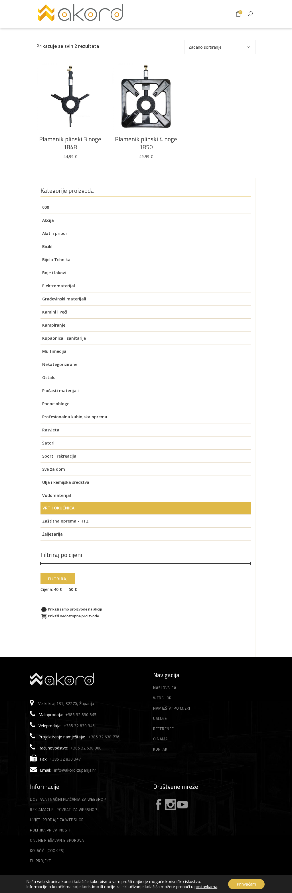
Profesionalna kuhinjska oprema (74, 416)
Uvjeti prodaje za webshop (57, 820)
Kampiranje (53, 325)
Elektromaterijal (58, 285)
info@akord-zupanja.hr (75, 770)
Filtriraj (58, 578)
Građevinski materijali (64, 299)
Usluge (160, 718)
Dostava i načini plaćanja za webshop (68, 799)
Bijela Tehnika (56, 259)
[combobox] (220, 47)
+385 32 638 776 (103, 737)
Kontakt (161, 749)
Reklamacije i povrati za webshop (63, 809)
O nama (160, 739)
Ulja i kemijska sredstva (65, 482)
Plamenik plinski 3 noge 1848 (70, 142)
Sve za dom (53, 469)
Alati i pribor (54, 233)
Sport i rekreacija (59, 456)
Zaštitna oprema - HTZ (65, 521)
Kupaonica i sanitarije (64, 338)
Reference (163, 729)
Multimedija (54, 351)
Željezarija (52, 534)
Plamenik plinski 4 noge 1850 (146, 142)
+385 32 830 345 (80, 714)
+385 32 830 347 (65, 759)
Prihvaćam (246, 884)
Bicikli (48, 246)
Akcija (48, 220)
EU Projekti (41, 861)
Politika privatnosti (50, 830)
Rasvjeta (50, 430)
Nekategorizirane (59, 364)
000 (45, 207)
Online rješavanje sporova (57, 840)
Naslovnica (164, 688)
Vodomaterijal (56, 495)
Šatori (48, 443)
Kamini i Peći (54, 312)
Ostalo (49, 377)
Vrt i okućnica (58, 508)
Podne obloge (55, 403)
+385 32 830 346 (79, 725)
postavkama (205, 886)
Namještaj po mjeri (171, 708)
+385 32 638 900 (86, 748)
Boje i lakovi (54, 272)
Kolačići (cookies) (47, 850)
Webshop (162, 698)
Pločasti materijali (60, 390)
